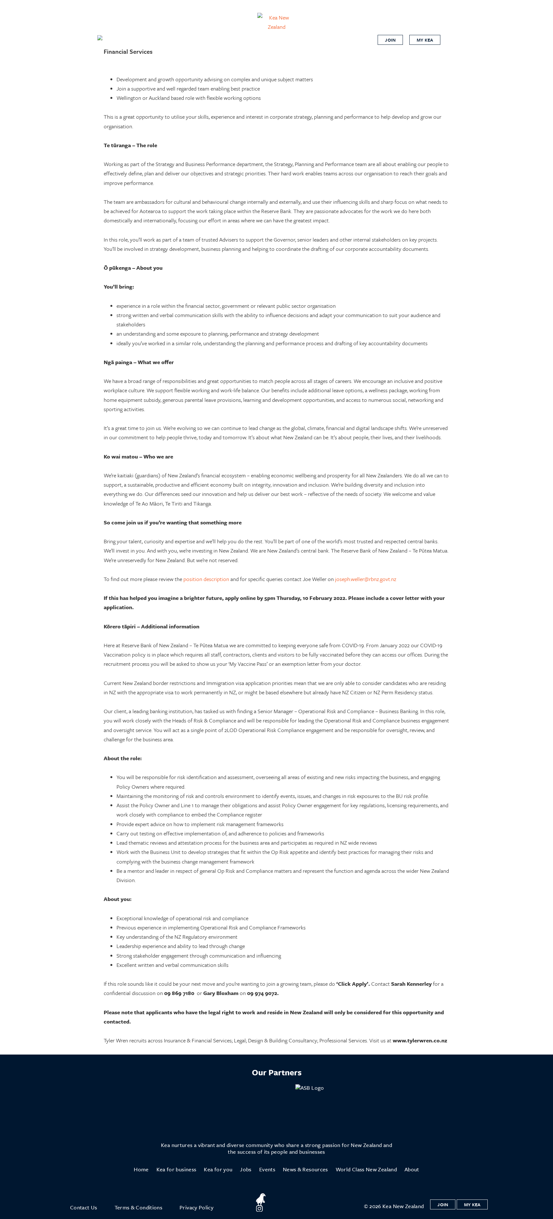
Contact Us (83, 1207)
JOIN (390, 39)
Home (141, 1169)
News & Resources (305, 1169)
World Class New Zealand (366, 1169)
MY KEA (425, 39)
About (412, 1169)
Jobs (245, 1169)
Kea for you (218, 1169)
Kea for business (176, 1169)
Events (267, 1169)
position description (206, 579)
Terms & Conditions (138, 1207)
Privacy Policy (196, 1207)
